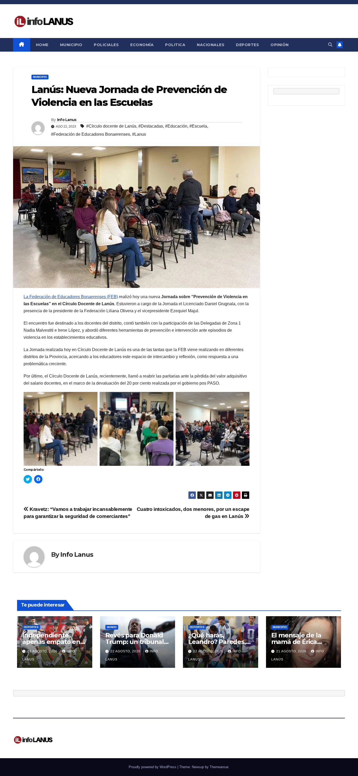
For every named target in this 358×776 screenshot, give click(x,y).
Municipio (71, 44)
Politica (175, 44)
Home (42, 44)
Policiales (106, 44)
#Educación (176, 126)
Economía (142, 44)
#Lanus (139, 134)
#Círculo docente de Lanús (111, 126)
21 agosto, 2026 (291, 651)
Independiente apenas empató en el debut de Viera (51, 641)
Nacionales (210, 44)
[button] (330, 44)
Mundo (112, 627)
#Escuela (198, 126)
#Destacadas (150, 126)
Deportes (247, 44)
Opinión (279, 44)
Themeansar (219, 767)
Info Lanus (67, 119)
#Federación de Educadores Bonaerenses (90, 134)
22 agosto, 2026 (126, 651)
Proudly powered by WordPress (153, 767)
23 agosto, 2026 (42, 651)
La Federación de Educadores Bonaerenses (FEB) (71, 296)
